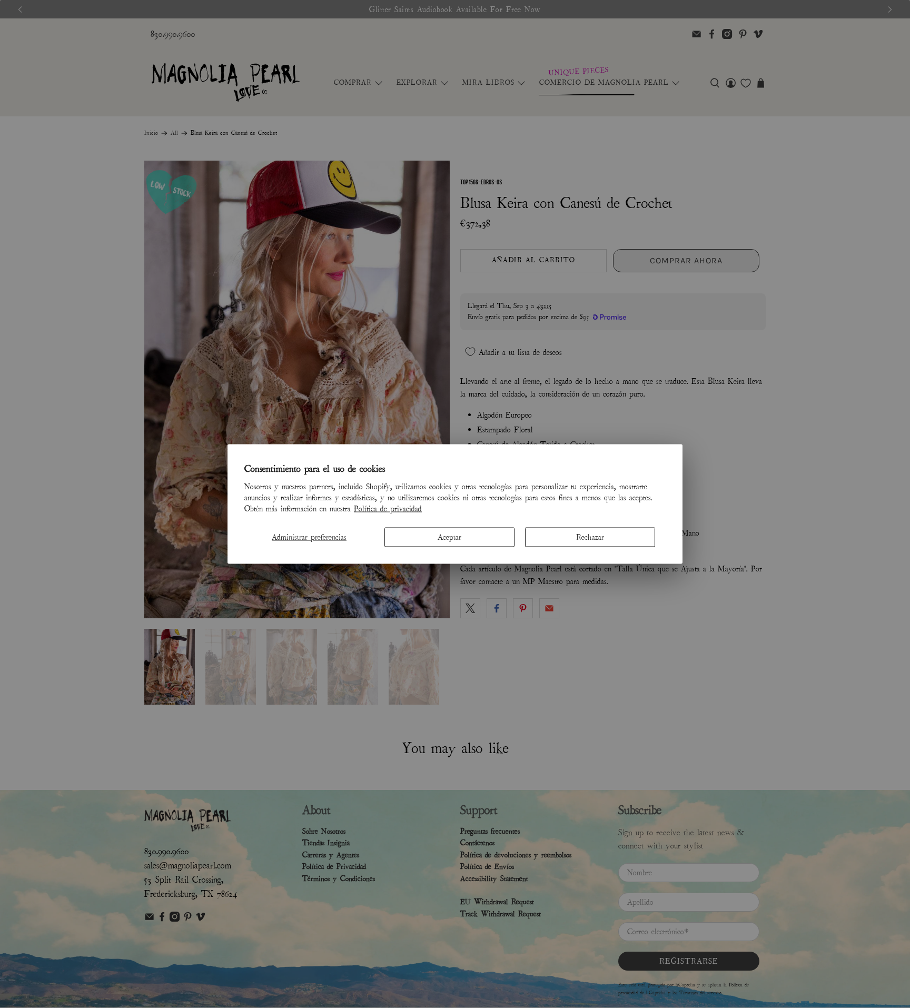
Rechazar (590, 536)
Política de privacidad (388, 508)
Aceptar (449, 536)
